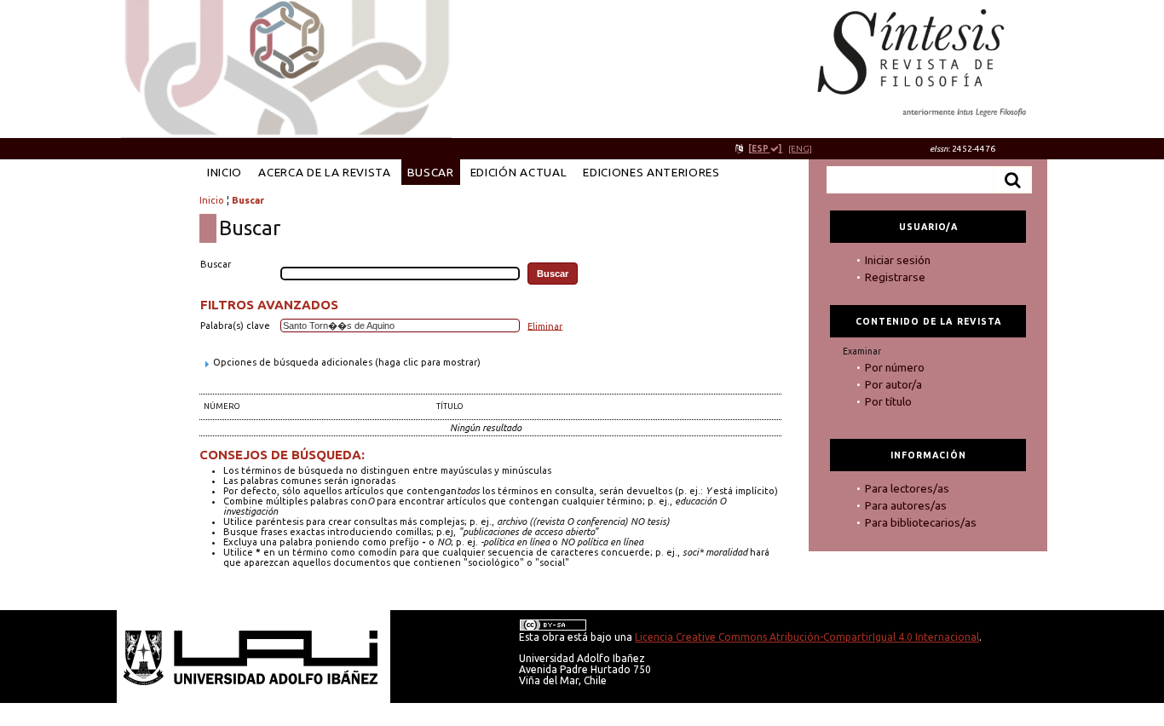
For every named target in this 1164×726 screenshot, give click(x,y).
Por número (895, 367)
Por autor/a (893, 384)
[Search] (1012, 179)
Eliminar (544, 325)
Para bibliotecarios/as (921, 522)
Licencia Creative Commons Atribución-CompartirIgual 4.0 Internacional (807, 636)
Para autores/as (906, 505)
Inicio (224, 172)
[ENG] (800, 148)
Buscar (430, 172)
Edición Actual (518, 172)
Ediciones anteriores (651, 172)
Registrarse (895, 277)
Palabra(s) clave (235, 325)
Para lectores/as (907, 488)
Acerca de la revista (324, 172)
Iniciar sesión (898, 260)
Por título (888, 401)
